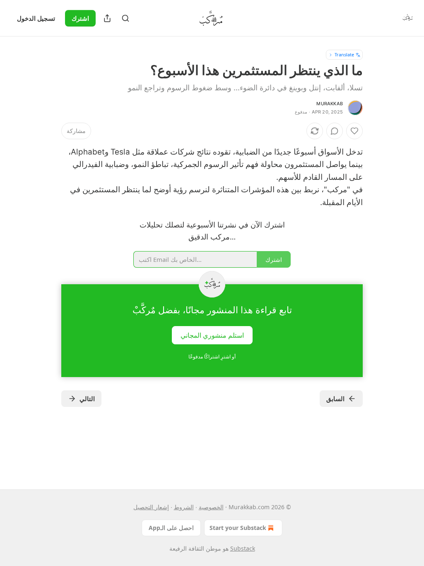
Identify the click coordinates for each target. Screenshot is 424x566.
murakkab (329, 103)
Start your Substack (238, 528)
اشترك (80, 18)
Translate (344, 54)
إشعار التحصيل (151, 507)
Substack (242, 548)
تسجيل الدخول (36, 18)
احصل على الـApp (171, 528)
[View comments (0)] (334, 131)
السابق (335, 398)
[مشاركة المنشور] (107, 18)
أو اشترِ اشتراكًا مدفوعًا (212, 356)
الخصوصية (211, 507)
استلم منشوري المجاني (212, 334)
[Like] (354, 131)
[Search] (125, 18)
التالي (87, 398)
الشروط (184, 507)
